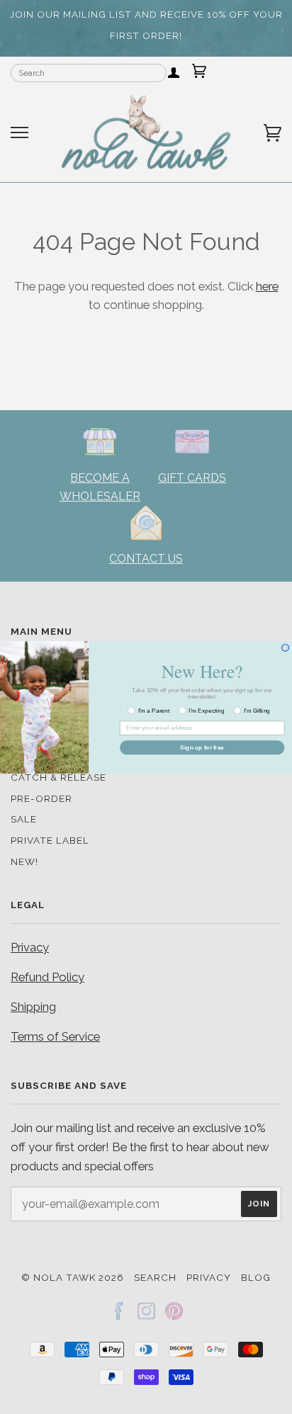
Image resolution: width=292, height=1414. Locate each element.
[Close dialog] (285, 647)
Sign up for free (202, 747)
